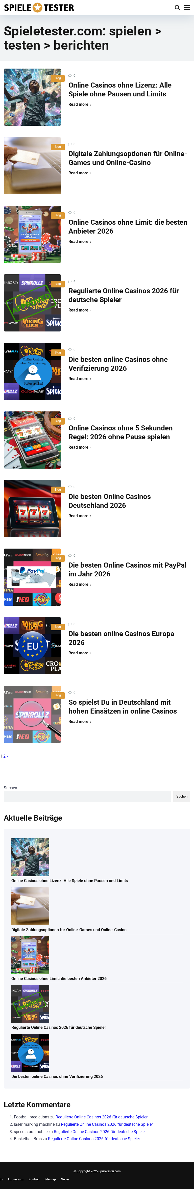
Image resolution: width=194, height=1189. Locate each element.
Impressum (15, 1179)
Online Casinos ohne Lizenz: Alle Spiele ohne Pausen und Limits (69, 880)
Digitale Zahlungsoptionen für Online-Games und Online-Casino (69, 929)
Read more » (79, 104)
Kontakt (34, 1179)
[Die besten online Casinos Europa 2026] (32, 645)
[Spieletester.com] (39, 7)
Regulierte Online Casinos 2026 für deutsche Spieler (58, 1027)
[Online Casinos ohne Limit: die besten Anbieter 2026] (32, 234)
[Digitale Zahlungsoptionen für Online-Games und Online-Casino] (32, 165)
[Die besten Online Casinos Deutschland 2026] (32, 508)
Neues (65, 1179)
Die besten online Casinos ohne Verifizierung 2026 (57, 1076)
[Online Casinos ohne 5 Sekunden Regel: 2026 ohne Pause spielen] (32, 440)
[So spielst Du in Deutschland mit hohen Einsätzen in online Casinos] (32, 714)
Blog (58, 78)
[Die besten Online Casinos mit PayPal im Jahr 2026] (32, 577)
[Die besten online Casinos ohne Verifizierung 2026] (32, 371)
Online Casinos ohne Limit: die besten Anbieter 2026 (59, 978)
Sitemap (50, 1179)
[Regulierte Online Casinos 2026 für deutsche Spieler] (32, 302)
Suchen (10, 787)
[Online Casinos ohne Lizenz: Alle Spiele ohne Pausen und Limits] (32, 97)
